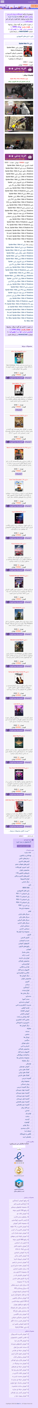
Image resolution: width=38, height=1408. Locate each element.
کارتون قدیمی (25, 937)
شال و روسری (25, 1128)
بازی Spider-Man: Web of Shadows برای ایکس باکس (19, 267)
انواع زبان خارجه (24, 958)
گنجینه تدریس (26, 1078)
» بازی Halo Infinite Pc (19, 608)
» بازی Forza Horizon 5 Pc (19, 544)
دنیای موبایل (25, 1043)
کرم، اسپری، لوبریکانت (22, 867)
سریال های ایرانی (23, 914)
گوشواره (26, 1122)
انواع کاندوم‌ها (24, 879)
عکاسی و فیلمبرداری (23, 973)
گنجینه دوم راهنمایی (22, 1105)
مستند (27, 1031)
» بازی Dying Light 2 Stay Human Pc (19, 672)
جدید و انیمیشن (24, 940)
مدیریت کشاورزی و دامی (23, 1005)
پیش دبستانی (25, 1084)
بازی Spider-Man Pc (25, 43)
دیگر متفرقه (25, 1061)
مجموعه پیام (25, 1081)
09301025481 (23, 31)
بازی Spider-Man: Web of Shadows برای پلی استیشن (20, 284)
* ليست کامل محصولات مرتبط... (19, 831)
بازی (32, 36)
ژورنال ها (26, 1037)
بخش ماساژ (25, 952)
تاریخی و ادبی (25, 1046)
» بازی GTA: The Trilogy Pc (18, 351)
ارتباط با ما (28, 1131)
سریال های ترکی (24, 917)
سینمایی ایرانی (24, 926)
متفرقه (29, 1028)
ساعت (27, 1116)
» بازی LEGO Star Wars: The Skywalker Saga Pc (18, 800)
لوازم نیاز (28, 1113)
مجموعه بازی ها (24, 908)
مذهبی (27, 1034)
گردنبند (27, 1119)
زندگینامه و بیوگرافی (23, 1055)
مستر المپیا (25, 999)
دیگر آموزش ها (24, 976)
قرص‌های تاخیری (24, 861)
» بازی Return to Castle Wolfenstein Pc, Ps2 (19, 448)
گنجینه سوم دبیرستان (22, 1093)
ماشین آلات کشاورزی (22, 1020)
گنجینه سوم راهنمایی (22, 1102)
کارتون (29, 935)
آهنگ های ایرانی (24, 1072)
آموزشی (28, 949)
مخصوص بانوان (24, 870)
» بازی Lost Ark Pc (19, 704)
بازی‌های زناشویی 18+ (22, 873)
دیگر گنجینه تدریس (23, 1087)
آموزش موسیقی (24, 1066)
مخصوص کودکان (24, 961)
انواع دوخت (25, 990)
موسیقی (28, 1064)
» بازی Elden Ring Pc (18, 736)
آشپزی (27, 981)
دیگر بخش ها (25, 993)
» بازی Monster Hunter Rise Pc (18, 640)
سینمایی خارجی (24, 929)
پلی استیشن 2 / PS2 (22, 896)
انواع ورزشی (25, 964)
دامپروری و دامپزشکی (22, 1022)
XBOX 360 (25, 888)
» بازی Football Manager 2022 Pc (18, 576)
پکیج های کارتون (24, 946)
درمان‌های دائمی (24, 858)
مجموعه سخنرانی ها (23, 1058)
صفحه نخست (32, 2)
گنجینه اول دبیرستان (23, 1099)
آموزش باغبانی (24, 1014)
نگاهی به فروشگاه (25, 1134)
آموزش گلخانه (24, 1011)
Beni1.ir (19, 1404)
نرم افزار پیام (25, 1108)
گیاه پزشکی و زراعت (23, 1017)
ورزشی (27, 984)
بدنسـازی (28, 996)
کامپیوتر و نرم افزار (23, 970)
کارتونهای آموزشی (23, 943)
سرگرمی (26, 1040)
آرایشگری (26, 987)
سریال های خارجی (23, 923)
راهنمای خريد (27, 1137)
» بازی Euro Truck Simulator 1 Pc (19, 480)
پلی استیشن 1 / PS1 (22, 893)
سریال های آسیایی (23, 920)
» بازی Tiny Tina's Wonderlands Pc (18, 768)
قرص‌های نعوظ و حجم (22, 864)
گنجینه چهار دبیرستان (22, 1090)
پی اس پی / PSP (23, 905)
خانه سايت (27, 852)
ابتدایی (27, 1110)
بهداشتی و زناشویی (25, 855)
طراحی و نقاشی (24, 967)
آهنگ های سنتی (24, 1069)
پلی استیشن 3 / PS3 (22, 899)
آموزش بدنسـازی (24, 1002)
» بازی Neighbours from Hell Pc (19, 416)
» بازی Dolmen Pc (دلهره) (19, 512)
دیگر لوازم (26, 1125)
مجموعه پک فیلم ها (23, 932)
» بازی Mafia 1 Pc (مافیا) (18, 384)
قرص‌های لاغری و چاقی (22, 876)
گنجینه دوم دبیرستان (22, 1096)
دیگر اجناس (25, 882)
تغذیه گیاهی (25, 1008)
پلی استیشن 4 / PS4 (22, 902)
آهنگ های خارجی (23, 1075)
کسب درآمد (25, 955)
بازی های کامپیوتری (23, 36)
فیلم (29, 911)
